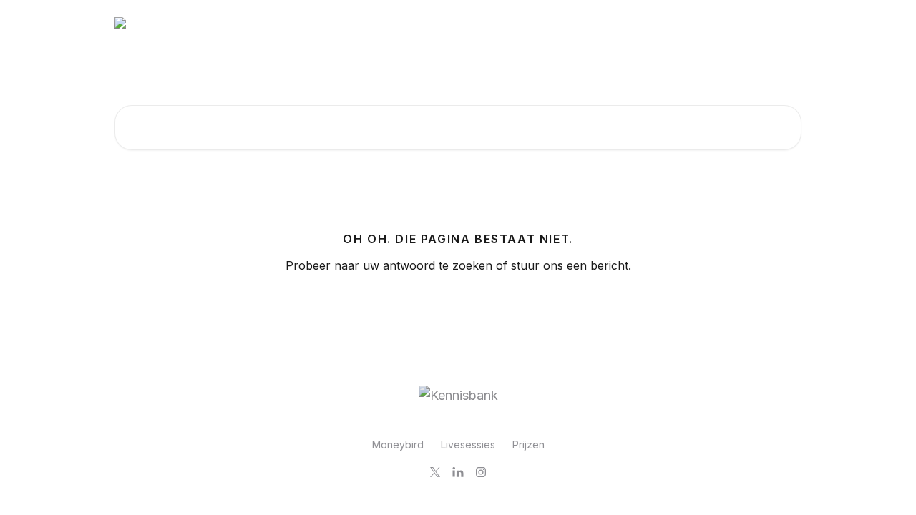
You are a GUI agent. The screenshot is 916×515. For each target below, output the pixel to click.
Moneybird (398, 444)
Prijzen (528, 444)
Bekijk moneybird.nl (743, 23)
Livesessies (468, 444)
